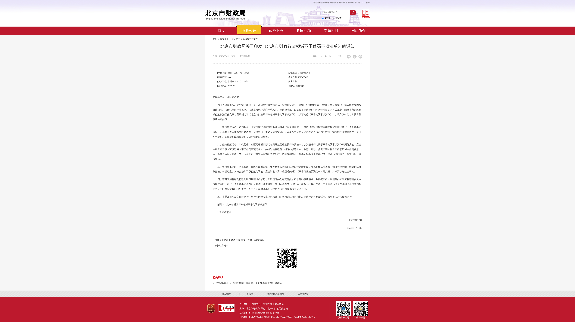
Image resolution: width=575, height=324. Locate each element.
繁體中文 (342, 3)
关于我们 (243, 304)
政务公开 (224, 39)
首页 (215, 39)
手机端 (357, 3)
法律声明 (267, 304)
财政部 (250, 294)
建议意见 (279, 304)
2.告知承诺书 (221, 245)
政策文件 (235, 39)
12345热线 (366, 3)
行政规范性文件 (250, 39)
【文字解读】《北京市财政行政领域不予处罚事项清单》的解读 (248, 283)
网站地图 (256, 304)
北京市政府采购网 (275, 294)
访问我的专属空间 (320, 3)
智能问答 (333, 3)
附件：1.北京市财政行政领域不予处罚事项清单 (239, 240)
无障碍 (350, 3)
